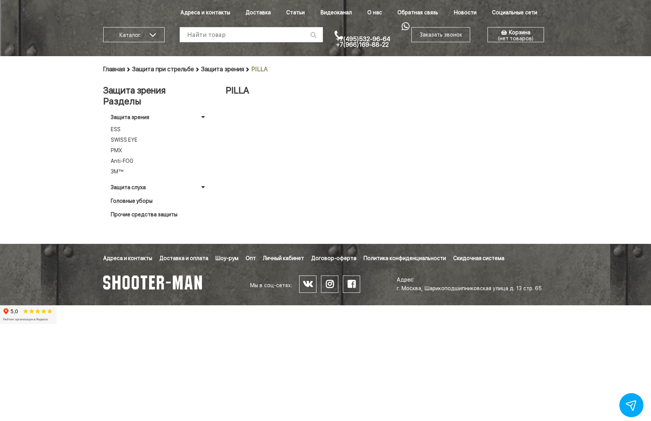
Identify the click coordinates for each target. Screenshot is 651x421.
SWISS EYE (124, 140)
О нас (374, 12)
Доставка (258, 12)
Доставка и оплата (183, 258)
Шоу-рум (226, 258)
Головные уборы (132, 201)
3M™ (117, 171)
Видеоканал (336, 12)
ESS (116, 129)
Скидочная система (478, 258)
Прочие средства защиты (144, 214)
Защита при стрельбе (163, 69)
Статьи (295, 12)
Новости (465, 12)
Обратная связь (417, 12)
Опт (251, 258)
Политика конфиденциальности (405, 258)
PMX (116, 150)
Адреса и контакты (205, 12)
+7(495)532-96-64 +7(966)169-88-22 (363, 41)
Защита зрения (222, 69)
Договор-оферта (333, 258)
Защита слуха (128, 187)
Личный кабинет (283, 258)
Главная (114, 69)
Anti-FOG (122, 161)
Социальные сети (514, 12)
